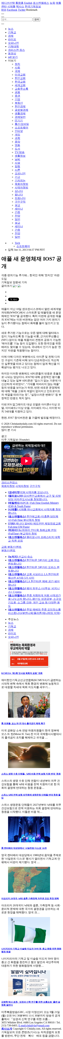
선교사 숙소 (20, 556)
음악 (17, 141)
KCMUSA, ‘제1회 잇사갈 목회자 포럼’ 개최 (22, 673)
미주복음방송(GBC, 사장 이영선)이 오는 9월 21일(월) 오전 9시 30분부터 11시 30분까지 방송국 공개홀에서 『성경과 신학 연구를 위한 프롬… (30, 1016)
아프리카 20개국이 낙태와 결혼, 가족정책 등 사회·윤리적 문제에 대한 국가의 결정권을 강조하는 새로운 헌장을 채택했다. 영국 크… (31, 909)
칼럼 (17, 166)
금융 (17, 92)
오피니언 (13, 42)
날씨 (17, 159)
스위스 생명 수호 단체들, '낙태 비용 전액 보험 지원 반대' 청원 (31, 774)
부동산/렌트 (8, 550)
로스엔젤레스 (41, 3)
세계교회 (20, 85)
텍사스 (20, 6)
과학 (17, 138)
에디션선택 (8, 3)
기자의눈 (20, 180)
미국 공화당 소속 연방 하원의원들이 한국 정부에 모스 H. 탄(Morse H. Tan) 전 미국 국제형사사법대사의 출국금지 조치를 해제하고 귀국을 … (31, 734)
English (28, 3)
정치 (17, 64)
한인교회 (20, 78)
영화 (17, 145)
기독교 (12, 32)
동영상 (12, 53)
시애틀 (11, 6)
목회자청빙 (21, 184)
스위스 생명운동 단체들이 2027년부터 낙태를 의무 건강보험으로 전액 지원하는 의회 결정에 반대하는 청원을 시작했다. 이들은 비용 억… (31, 808)
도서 (17, 148)
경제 (10, 35)
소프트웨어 (21, 127)
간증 (17, 212)
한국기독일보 (33, 6)
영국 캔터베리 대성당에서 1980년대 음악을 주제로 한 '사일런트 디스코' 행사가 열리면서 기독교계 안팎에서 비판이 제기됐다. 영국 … (31, 859)
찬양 (17, 215)
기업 (17, 99)
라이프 (12, 39)
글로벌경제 (21, 110)
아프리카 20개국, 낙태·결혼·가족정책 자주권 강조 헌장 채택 (30, 898)
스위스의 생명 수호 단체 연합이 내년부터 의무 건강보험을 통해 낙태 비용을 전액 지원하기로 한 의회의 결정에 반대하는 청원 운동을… (30, 784)
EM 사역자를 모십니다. (28, 492)
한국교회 (20, 81)
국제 (17, 71)
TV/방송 (20, 152)
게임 (17, 134)
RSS (3, 9)
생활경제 (20, 113)
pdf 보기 (13, 57)
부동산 (19, 102)
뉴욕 (52, 3)
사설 (17, 162)
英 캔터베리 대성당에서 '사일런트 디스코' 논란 (24, 848)
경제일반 (20, 117)
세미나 (19, 208)
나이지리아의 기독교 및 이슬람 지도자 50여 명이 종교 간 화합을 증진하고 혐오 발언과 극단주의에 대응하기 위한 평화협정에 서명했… (30, 962)
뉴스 (10, 28)
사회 (17, 67)
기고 (17, 177)
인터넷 (19, 131)
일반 (17, 219)
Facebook (12, 9)
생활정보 (20, 155)
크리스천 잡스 (16, 50)
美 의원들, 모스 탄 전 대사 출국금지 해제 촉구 (23, 723)
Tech (17, 243)
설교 (17, 205)
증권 (17, 95)
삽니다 (19, 191)
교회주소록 (21, 88)
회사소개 (6, 1028)
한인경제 (20, 106)
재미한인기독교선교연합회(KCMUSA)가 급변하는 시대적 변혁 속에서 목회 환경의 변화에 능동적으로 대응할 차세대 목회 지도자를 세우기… (31, 684)
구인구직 (20, 201)
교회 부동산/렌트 (11, 546)
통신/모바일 (22, 124)
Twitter (22, 9)
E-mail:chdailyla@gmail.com (33, 1025)
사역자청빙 (21, 187)
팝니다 (19, 194)
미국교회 (20, 74)
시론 (17, 169)
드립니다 (20, 198)
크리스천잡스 (9, 482)
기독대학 (13, 46)
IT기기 (19, 120)
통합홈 (19, 3)
